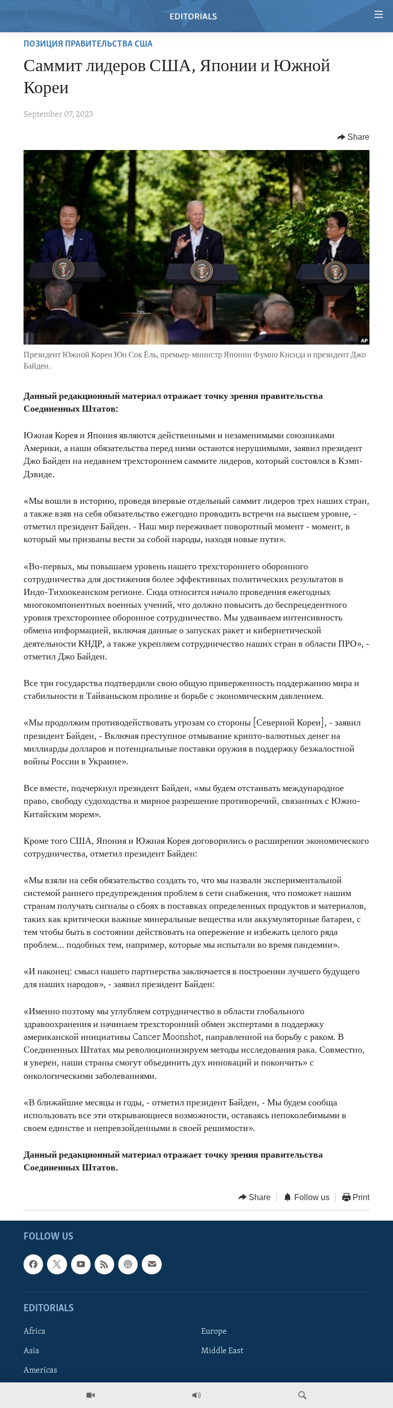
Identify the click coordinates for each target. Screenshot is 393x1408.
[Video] (90, 1395)
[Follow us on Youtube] (81, 1264)
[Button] (353, 137)
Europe (214, 1332)
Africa (35, 1332)
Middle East (222, 1351)
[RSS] (104, 1264)
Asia (31, 1351)
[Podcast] (128, 1264)
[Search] (302, 1395)
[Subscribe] (151, 1264)
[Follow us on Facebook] (33, 1264)
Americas (40, 1371)
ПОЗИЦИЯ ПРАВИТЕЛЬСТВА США (88, 44)
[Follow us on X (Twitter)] (57, 1264)
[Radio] (196, 1395)
